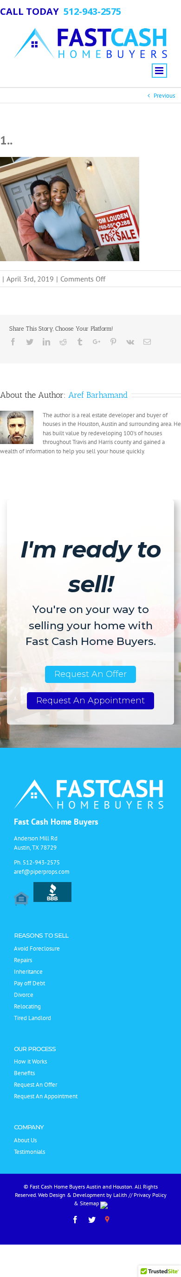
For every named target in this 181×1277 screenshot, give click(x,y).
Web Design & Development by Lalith (82, 1194)
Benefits (24, 1073)
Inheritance (28, 971)
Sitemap (89, 1203)
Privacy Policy (150, 1194)
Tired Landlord (32, 1017)
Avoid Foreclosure (37, 948)
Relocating (27, 1006)
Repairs (23, 960)
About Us (25, 1140)
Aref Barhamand (98, 395)
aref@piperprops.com (42, 872)
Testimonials (29, 1151)
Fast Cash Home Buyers (56, 821)
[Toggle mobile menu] (159, 70)
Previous (164, 96)
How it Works (30, 1061)
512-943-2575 (41, 862)
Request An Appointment (90, 700)
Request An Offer (90, 674)
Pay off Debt (29, 983)
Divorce (23, 994)
